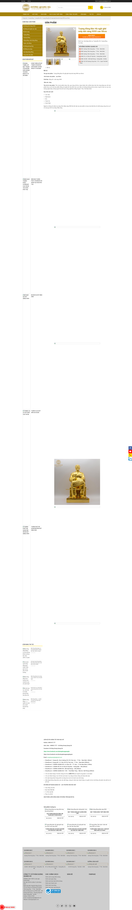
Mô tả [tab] (48, 67)
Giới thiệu (23, 1)
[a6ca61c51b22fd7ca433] (57, 61)
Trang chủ (26, 14)
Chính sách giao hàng (50, 879)
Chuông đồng (26, 37)
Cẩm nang (83, 14)
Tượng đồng (31, 18)
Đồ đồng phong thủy (28, 46)
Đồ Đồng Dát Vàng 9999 (29, 26)
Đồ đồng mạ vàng (27, 49)
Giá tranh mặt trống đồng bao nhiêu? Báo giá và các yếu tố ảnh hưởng (36, 663)
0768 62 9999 (31, 896)
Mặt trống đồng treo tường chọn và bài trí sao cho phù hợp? (36, 678)
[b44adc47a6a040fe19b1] (49, 61)
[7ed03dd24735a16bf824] (72, 61)
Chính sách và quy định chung (52, 877)
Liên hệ (29, 1)
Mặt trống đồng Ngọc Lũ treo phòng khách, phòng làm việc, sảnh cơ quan (36, 650)
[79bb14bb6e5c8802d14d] (64, 61)
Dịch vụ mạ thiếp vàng (56, 14)
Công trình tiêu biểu (71, 14)
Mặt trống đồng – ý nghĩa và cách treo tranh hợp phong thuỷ (36, 700)
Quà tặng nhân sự (88, 41)
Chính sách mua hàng (50, 885)
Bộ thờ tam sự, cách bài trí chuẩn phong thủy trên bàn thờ (36, 689)
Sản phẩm (43, 14)
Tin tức (91, 14)
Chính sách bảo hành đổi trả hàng (53, 881)
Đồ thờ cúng (26, 31)
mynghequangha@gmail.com (104, 1)
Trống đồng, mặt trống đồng (30, 40)
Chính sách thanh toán (51, 883)
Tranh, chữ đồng (27, 43)
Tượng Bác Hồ (38, 18)
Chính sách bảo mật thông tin (52, 887)
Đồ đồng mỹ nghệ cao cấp (30, 29)
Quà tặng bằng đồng (28, 52)
